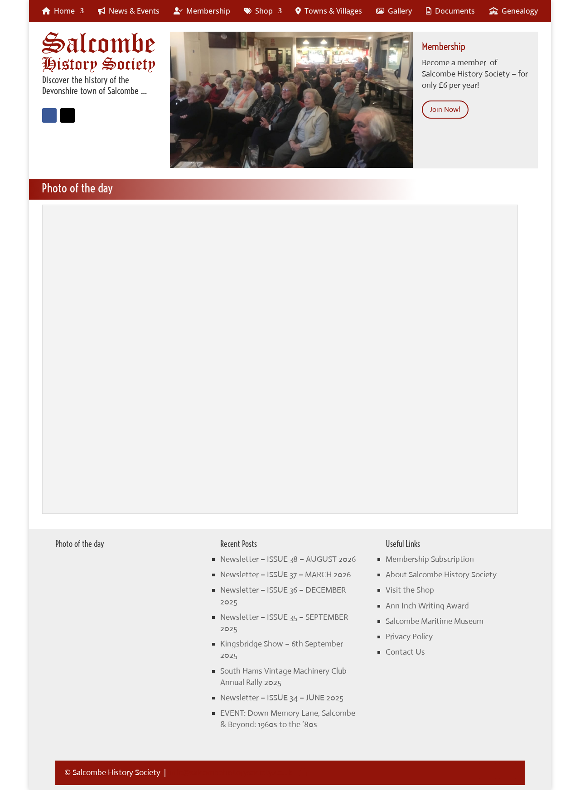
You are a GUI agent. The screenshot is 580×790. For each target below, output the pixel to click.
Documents (453, 11)
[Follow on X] (67, 115)
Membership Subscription (430, 559)
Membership (206, 11)
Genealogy (518, 11)
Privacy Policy (409, 637)
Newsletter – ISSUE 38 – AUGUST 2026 (288, 559)
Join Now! (445, 109)
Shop (262, 11)
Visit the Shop (410, 590)
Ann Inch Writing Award (427, 606)
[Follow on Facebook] (49, 115)
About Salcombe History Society (441, 574)
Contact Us (405, 652)
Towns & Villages (331, 11)
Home (62, 11)
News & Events (132, 11)
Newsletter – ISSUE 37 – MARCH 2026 (285, 574)
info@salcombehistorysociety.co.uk (230, 772)
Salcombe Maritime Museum (434, 621)
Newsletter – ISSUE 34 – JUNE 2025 (281, 698)
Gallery (398, 11)
